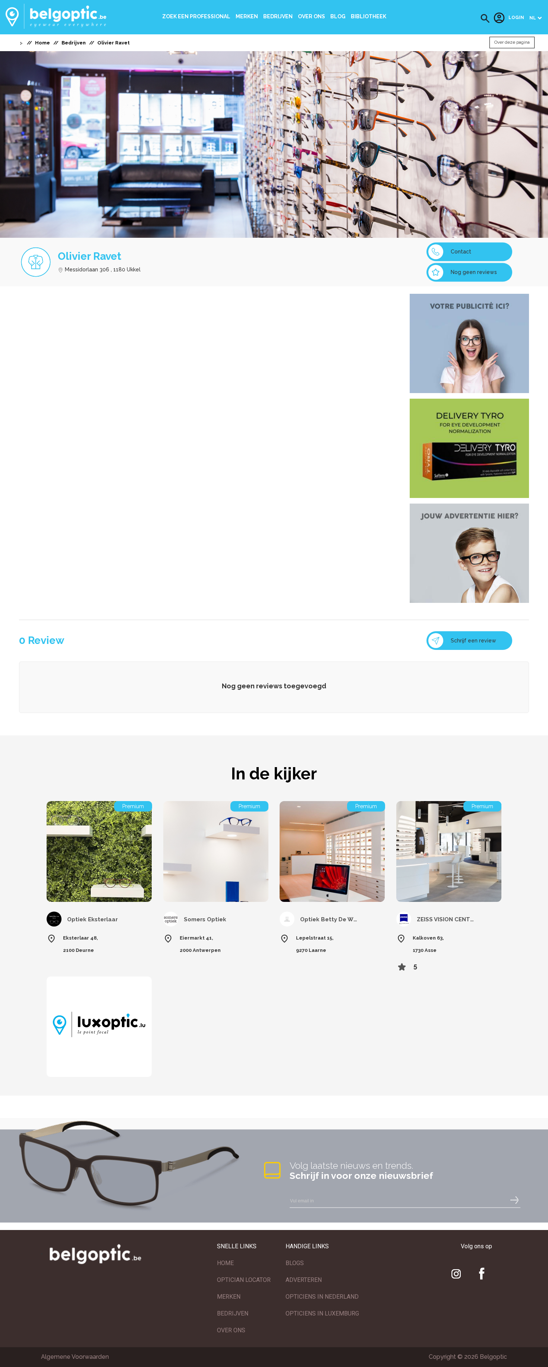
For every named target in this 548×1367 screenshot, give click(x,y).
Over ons (311, 16)
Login (516, 18)
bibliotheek (368, 16)
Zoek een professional (196, 16)
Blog (338, 16)
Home (42, 43)
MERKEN (228, 1296)
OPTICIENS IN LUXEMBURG (322, 1313)
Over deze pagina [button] (512, 42)
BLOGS (295, 1263)
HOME (225, 1263)
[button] (485, 18)
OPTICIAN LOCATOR (244, 1279)
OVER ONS (231, 1330)
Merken (247, 16)
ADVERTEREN (304, 1279)
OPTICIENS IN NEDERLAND (322, 1296)
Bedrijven (278, 16)
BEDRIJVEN (232, 1313)
